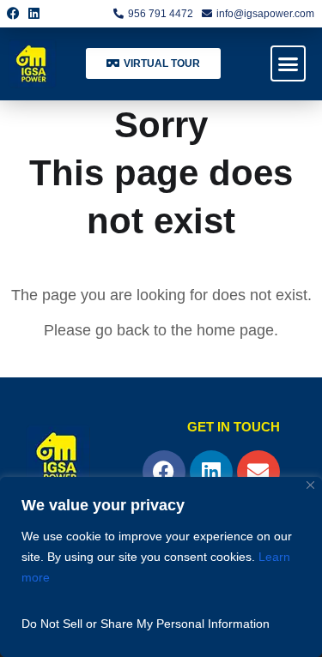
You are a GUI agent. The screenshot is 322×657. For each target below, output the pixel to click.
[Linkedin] (34, 13)
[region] (161, 567)
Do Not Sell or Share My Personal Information (145, 623)
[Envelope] (258, 471)
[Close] (310, 485)
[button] (288, 63)
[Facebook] (13, 13)
